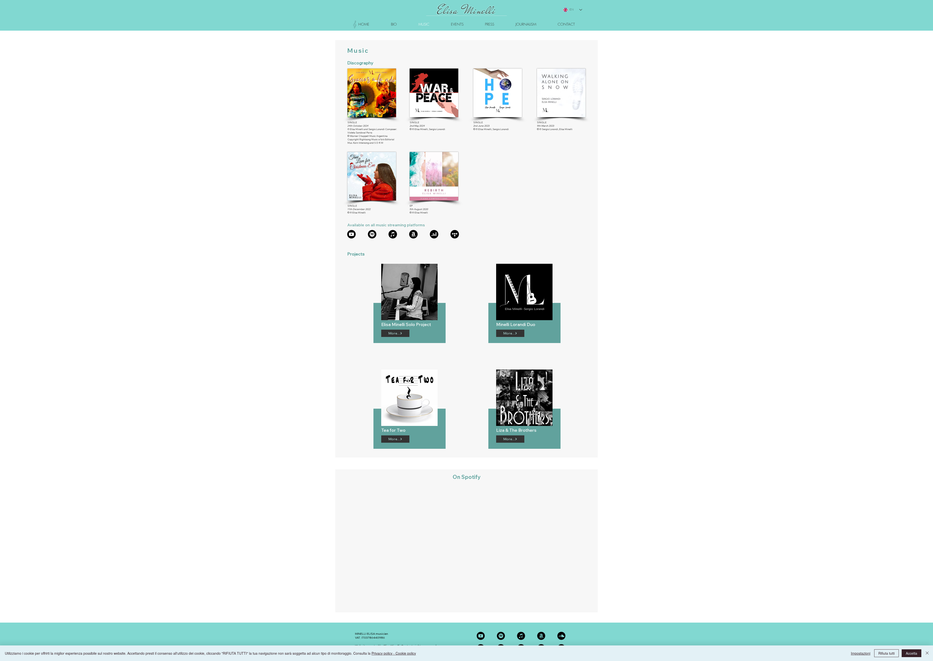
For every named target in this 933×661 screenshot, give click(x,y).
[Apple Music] (393, 234)
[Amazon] (413, 234)
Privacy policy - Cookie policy (393, 653)
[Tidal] (454, 234)
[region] (409, 298)
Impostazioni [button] (860, 653)
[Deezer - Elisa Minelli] (434, 234)
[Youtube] (351, 234)
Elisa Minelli (466, 10)
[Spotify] (372, 234)
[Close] (927, 653)
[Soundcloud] (561, 636)
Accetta (911, 653)
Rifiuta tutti (886, 653)
